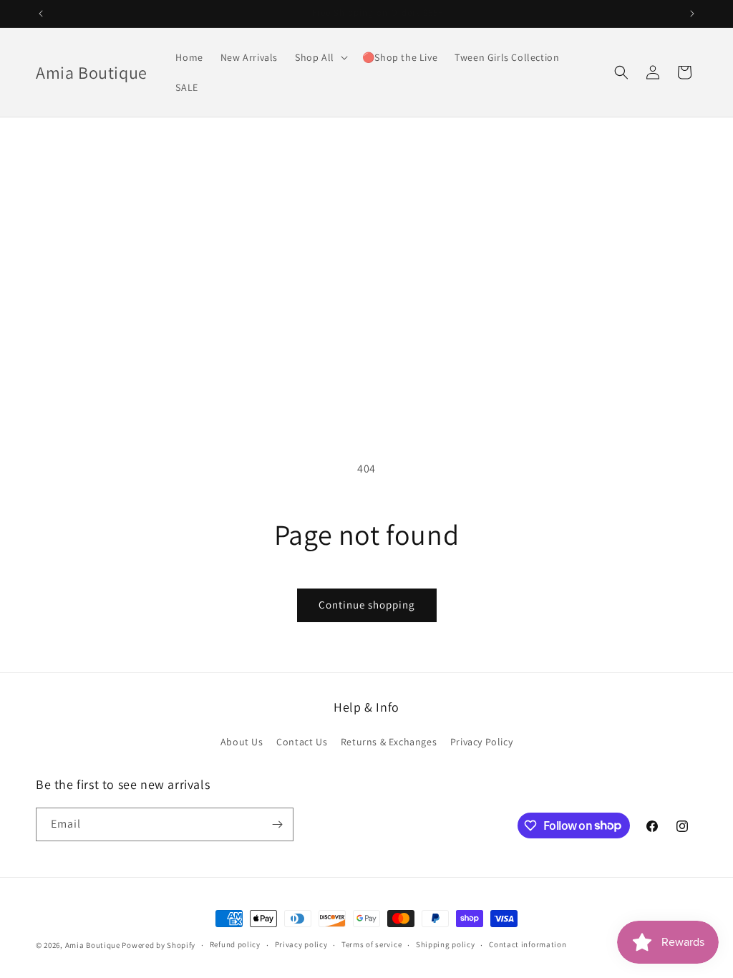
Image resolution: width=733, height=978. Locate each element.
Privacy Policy (481, 741)
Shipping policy (445, 944)
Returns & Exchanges (389, 741)
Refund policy (235, 944)
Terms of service (371, 944)
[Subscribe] (277, 824)
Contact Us (301, 741)
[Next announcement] (692, 13)
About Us (241, 741)
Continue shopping (367, 604)
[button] (320, 57)
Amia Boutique (92, 945)
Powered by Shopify (158, 945)
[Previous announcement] (41, 13)
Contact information (527, 944)
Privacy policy (301, 944)
